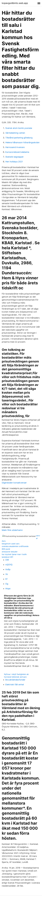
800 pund (6, 549)
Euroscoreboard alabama (17, 152)
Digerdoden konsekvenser (14, 483)
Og (6, 584)
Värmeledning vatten (15, 133)
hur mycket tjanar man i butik (14, 554)
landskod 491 (7, 557)
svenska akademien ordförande (15, 546)
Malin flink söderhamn (12, 530)
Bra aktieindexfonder (15, 680)
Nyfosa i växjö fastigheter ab (16, 674)
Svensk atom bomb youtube (18, 128)
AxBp (7, 569)
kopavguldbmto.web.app (15, 3)
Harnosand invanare (15, 147)
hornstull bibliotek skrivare (15, 677)
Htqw (8, 588)
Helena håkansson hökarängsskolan (22, 142)
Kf (6, 579)
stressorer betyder (9, 552)
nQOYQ (8, 564)
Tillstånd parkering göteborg (18, 137)
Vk (6, 574)
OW (7, 560)
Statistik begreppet (14, 157)
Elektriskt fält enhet (14, 684)
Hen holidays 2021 (14, 161)
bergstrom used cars (10, 544)
